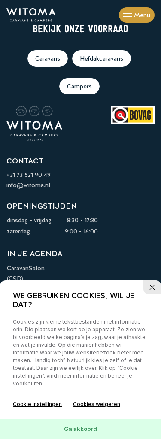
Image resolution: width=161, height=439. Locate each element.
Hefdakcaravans (101, 58)
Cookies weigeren (96, 404)
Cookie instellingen (37, 404)
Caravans (47, 58)
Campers (79, 86)
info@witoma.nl (28, 185)
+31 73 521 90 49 (28, 175)
